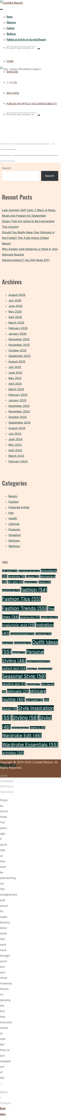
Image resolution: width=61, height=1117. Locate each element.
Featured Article (18, 507)
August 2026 (16, 295)
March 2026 (16, 322)
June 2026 (15, 306)
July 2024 (14, 433)
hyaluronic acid (18, 625)
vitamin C (37, 727)
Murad (7, 643)
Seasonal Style (24, 676)
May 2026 (15, 311)
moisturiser (43, 634)
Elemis (44, 582)
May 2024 (15, 444)
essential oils (11, 590)
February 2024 (18, 461)
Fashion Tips (21, 599)
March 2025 (16, 389)
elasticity (31, 582)
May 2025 (14, 378)
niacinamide (22, 643)
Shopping (14, 535)
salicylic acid (45, 669)
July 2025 (14, 367)
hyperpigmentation (22, 634)
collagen (32, 576)
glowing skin (30, 617)
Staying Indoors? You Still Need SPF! (26, 260)
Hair (11, 512)
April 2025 (15, 383)
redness (32, 669)
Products (5, 1102)
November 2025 (19, 344)
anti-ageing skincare (29, 571)
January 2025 (17, 400)
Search (6, 168)
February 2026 (18, 328)
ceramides (16, 576)
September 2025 (19, 356)
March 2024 (16, 456)
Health (12, 518)
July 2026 (14, 300)
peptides (18, 652)
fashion (34, 589)
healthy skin (49, 617)
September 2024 (19, 422)
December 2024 (19, 406)
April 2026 (15, 317)
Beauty (4, 1091)
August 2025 (16, 361)
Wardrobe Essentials (30, 744)
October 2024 (17, 417)
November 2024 (19, 411)
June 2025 (15, 372)
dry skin (15, 582)
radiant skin (14, 668)
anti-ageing (10, 571)
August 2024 (16, 428)
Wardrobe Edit (22, 735)
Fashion (13, 501)
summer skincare (20, 728)
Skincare (14, 540)
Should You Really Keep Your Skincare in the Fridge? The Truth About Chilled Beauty (28, 238)
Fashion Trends (24, 608)
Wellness (14, 546)
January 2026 (17, 333)
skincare (18, 691)
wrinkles (13, 753)
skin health (34, 700)
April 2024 (15, 450)
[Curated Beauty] (11, 2)
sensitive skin (14, 684)
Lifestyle (14, 524)
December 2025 (18, 339)
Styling (25, 717)
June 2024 (15, 439)
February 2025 (17, 394)
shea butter (33, 684)
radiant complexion (38, 661)
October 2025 (17, 350)
